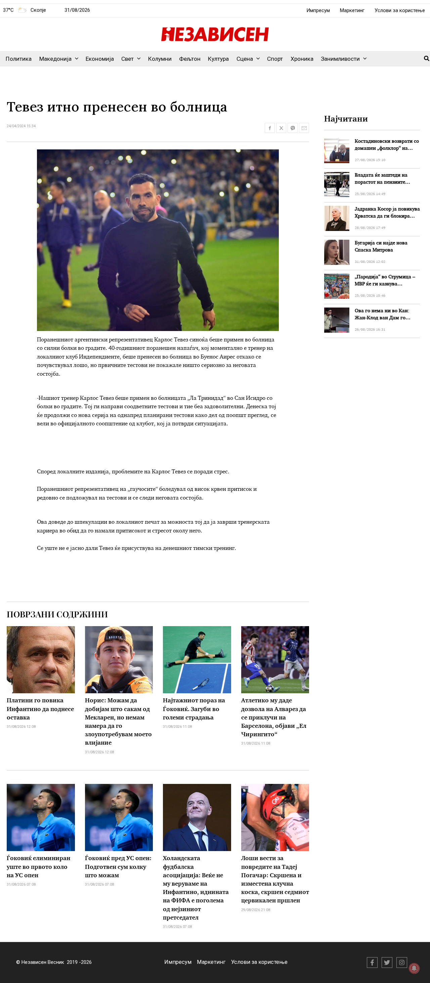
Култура (218, 58)
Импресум (318, 10)
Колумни (160, 58)
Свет (127, 58)
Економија (100, 58)
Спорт (275, 58)
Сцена (244, 58)
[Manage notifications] (414, 968)
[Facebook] (372, 962)
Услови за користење (400, 10)
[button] (75, 58)
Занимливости (340, 58)
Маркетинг (352, 10)
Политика (19, 58)
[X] (387, 962)
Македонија (55, 58)
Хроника (302, 58)
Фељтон (190, 58)
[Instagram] (401, 962)
